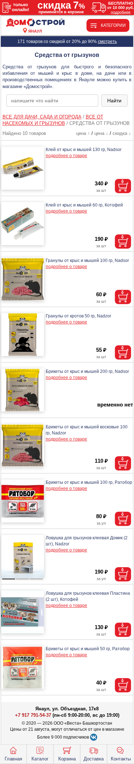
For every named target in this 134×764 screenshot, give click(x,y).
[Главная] (35, 23)
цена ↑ (83, 133)
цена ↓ (101, 133)
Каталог (40, 758)
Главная (13, 758)
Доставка (94, 758)
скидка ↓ (122, 133)
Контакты (121, 758)
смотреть (107, 41)
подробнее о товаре (66, 155)
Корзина (67, 758)
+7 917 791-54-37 (33, 715)
